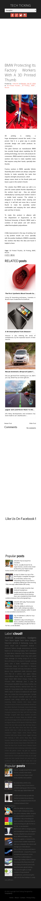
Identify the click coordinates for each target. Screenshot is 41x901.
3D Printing (25, 85)
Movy (30, 722)
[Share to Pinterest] (14, 255)
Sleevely (13, 740)
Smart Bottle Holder (18, 689)
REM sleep (14, 735)
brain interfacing (19, 748)
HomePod (33, 715)
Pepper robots (22, 732)
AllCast (34, 676)
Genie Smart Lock (11, 646)
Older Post (32, 423)
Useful (34, 689)
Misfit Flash (29, 720)
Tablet (6, 745)
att (14, 748)
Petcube (29, 732)
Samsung (24, 643)
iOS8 (6, 674)
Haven (22, 715)
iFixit (10, 697)
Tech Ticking (20, 5)
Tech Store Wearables (29, 653)
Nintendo (33, 666)
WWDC (7, 692)
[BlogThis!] (8, 255)
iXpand (7, 755)
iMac (22, 753)
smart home (19, 676)
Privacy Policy (31, 898)
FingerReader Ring (31, 709)
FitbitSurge (19, 681)
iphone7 (11, 755)
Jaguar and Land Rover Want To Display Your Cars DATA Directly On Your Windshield (20, 410)
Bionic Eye (20, 704)
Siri (35, 686)
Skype (30, 738)
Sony (11, 671)
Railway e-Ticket (22, 735)
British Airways (22, 679)
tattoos (11, 763)
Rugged (29, 735)
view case (27, 763)
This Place (11, 745)
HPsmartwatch (9, 684)
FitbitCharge (8, 666)
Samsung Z (11, 738)
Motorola (18, 653)
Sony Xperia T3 (32, 740)
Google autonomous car (25, 648)
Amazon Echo (21, 702)
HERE (18, 715)
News (29, 725)
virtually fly (33, 763)
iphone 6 (16, 643)
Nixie (14, 727)
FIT (25, 709)
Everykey (22, 709)
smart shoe (29, 761)
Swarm (25, 743)
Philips (34, 732)
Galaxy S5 (16, 666)
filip (11, 750)
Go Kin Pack (19, 712)
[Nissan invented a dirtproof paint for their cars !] (20, 369)
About (17, 898)
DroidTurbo (16, 709)
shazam (22, 758)
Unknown (15, 84)
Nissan (7, 87)
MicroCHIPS (23, 720)
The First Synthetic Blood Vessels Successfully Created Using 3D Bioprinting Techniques (20, 293)
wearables (20, 637)
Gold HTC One (28, 712)
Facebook (33, 663)
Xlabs (6, 748)
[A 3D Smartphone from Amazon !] (20, 329)
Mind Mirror (11, 653)
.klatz (32, 699)
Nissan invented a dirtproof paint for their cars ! (20, 371)
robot (13, 758)
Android (9, 637)
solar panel (32, 656)
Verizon (25, 745)
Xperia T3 (12, 692)
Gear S (26, 681)
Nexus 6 (13, 661)
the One (16, 763)
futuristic (8, 643)
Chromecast (21, 707)
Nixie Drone (19, 727)
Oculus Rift (32, 643)
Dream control (9, 709)
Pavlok (7, 686)
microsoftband (9, 676)
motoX (16, 755)
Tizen (15, 745)
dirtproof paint (32, 748)
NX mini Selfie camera (15, 725)
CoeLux (27, 707)
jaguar (28, 674)
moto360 (21, 697)
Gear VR (33, 681)
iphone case (21, 674)
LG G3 (11, 651)
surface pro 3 (25, 699)
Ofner (28, 730)
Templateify (8, 893)
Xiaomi (34, 745)
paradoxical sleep (23, 755)
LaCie (6, 720)
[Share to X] (10, 255)
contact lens (15, 694)
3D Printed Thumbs (13, 85)
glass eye (27, 750)
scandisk (17, 758)
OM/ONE (7, 730)
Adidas (14, 702)
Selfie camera (20, 738)
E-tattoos (31, 679)
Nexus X (34, 725)
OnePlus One (32, 684)
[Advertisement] (20, 41)
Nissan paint (8, 727)
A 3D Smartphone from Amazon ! (18, 331)
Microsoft (8, 661)
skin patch (28, 758)
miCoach (15, 697)
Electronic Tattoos (10, 648)
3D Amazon (27, 676)
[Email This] (6, 255)
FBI (35, 679)
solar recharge (10, 658)
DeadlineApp (32, 707)
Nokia (26, 684)
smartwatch (23, 646)
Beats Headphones (22, 663)
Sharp (26, 738)
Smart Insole (18, 740)
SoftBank (25, 740)
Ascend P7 (14, 704)
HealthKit (27, 715)
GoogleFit (13, 715)
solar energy (15, 699)
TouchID (20, 745)
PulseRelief (7, 735)
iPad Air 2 (12, 674)
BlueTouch (14, 707)
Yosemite (10, 748)
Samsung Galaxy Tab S (21, 651)
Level (22, 666)
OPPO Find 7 (14, 730)
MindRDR (16, 684)
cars (9, 694)
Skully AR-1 (8, 689)
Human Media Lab (21, 717)
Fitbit (13, 681)
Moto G (27, 666)
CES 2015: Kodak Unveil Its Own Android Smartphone (24, 589)
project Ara (8, 758)
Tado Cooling (28, 689)
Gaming (13, 712)
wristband (33, 651)
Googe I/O (26, 658)
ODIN (34, 727)
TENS (28, 743)
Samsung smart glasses (25, 669)
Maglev (15, 720)
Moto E (34, 720)
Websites (29, 745)
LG (5, 653)
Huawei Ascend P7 (10, 717)
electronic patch (31, 671)
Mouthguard (8, 722)
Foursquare (8, 712)
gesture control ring (18, 750)
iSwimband (33, 753)
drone (21, 694)
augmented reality (19, 671)
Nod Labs (29, 727)
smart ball (28, 697)
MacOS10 (10, 720)
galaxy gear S (28, 694)
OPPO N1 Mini (22, 730)
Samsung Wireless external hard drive (21, 686)
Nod (25, 727)
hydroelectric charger (14, 753)
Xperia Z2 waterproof (22, 692)
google (28, 661)
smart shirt (22, 761)
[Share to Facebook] (12, 255)
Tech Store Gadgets (28, 640)
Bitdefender (26, 704)
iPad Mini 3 (27, 753)
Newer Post (8, 423)
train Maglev (21, 763)
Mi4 (18, 720)
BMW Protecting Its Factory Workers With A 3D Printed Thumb (20, 72)
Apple (17, 640)
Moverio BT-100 (16, 722)
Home (11, 898)
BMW (32, 85)
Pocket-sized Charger (11, 669)
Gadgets (32, 637)
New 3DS (25, 725)
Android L (32, 646)
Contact (22, 898)
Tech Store (9, 640)
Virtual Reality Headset (12, 656)
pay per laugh (32, 755)
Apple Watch (9, 679)
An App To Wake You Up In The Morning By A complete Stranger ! (24, 575)
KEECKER (29, 717)
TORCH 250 (33, 743)
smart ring (24, 656)
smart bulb (15, 761)
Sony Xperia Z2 (21, 661)
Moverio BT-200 (25, 722)
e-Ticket (7, 750)
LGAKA (34, 717)
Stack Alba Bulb (9, 743)
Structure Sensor (18, 743)
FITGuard (7, 681)
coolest (26, 748)
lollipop (34, 674)
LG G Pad (33, 658)
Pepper (14, 732)
